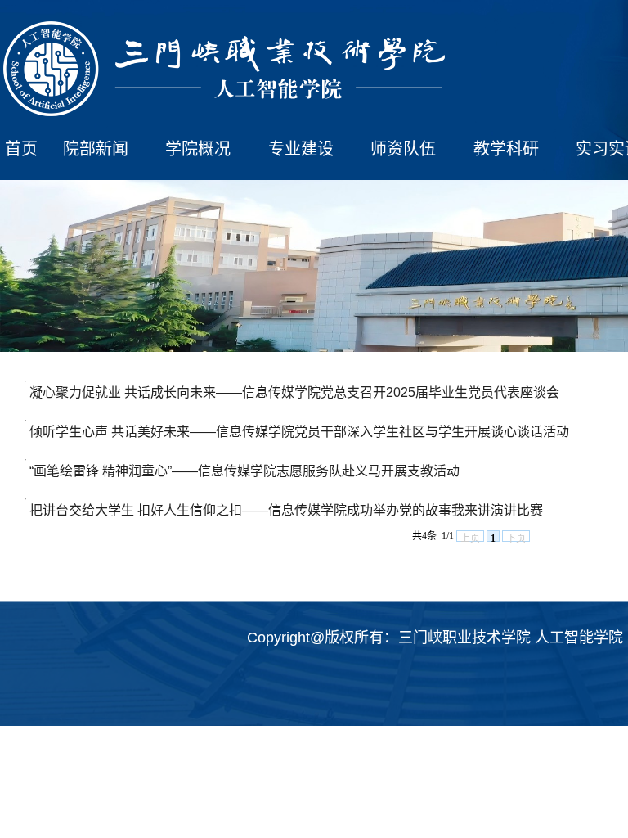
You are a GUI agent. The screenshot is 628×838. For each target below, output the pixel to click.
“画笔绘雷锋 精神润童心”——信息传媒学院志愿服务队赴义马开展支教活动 (244, 471)
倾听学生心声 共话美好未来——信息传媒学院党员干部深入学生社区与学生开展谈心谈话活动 (299, 432)
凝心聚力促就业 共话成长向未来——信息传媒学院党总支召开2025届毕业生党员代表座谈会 (294, 392)
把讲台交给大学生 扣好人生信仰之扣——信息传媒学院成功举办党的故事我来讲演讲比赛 (286, 510)
